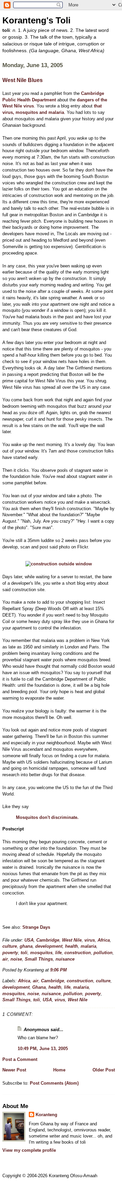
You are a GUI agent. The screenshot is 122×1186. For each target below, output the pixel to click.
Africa (104, 940)
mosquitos (41, 952)
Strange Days (36, 927)
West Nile (72, 940)
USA (29, 940)
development (48, 946)
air (5, 959)
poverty (10, 952)
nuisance (65, 959)
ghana (26, 946)
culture (9, 946)
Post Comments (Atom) (54, 1083)
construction (77, 952)
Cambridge (47, 940)
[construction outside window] (58, 563)
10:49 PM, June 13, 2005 (43, 1048)
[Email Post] (68, 969)
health (71, 946)
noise (16, 959)
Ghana (39, 987)
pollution (103, 952)
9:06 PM (58, 969)
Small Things (39, 959)
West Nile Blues (22, 80)
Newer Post (14, 1069)
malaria (88, 946)
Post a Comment (19, 1059)
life (58, 952)
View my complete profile (29, 1150)
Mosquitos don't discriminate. (47, 817)
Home (59, 1069)
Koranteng (46, 1114)
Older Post (104, 1069)
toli (24, 952)
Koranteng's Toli (36, 20)
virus (89, 940)
